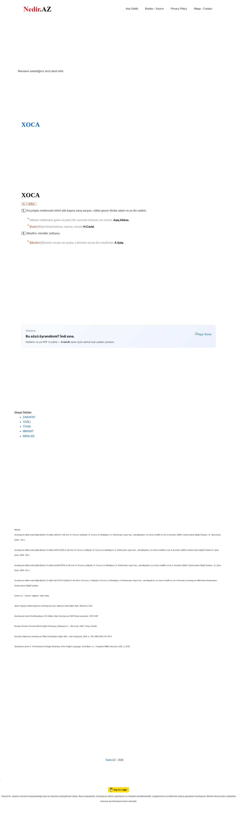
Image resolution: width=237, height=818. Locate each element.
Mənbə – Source (154, 8)
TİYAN (27, 426)
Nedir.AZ (111, 759)
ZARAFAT (29, 417)
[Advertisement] (118, 43)
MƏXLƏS (29, 436)
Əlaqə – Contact (203, 8)
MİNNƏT (28, 431)
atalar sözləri (6, 779)
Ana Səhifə (132, 8)
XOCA (30, 124)
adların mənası (6, 785)
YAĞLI (27, 421)
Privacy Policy (179, 8)
